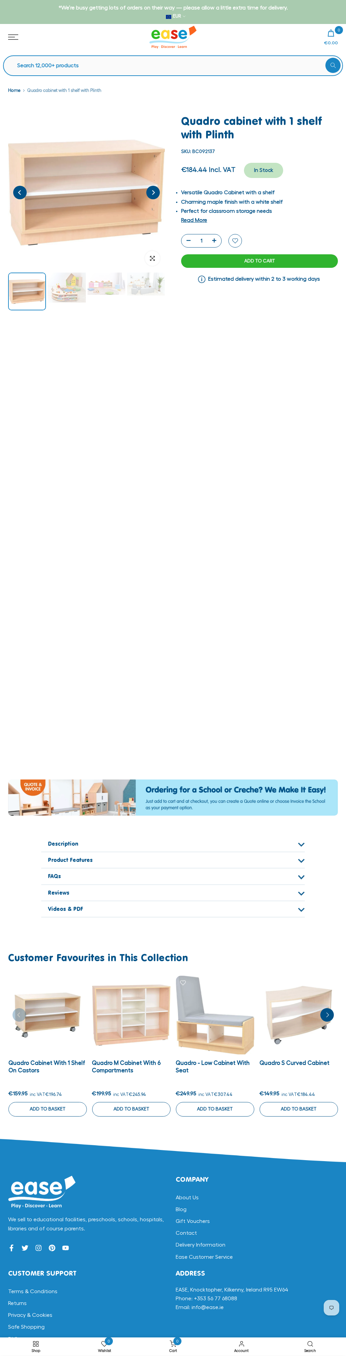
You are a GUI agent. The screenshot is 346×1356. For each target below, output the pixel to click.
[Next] (153, 192)
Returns (17, 1303)
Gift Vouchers (193, 1221)
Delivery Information (200, 1245)
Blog (181, 1209)
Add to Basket (47, 1109)
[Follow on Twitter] (25, 1248)
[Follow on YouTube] (65, 1248)
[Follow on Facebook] (11, 1248)
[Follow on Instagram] (38, 1248)
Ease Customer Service (204, 1257)
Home (14, 90)
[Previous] (20, 192)
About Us (187, 1197)
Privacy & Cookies (30, 1315)
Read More (194, 220)
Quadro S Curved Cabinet (294, 1063)
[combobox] (176, 66)
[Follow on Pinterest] (52, 1248)
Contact (186, 1233)
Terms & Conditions (32, 1291)
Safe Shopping (26, 1327)
